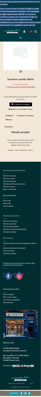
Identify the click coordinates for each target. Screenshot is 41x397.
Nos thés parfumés (11, 216)
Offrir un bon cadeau (10, 297)
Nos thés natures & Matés (14, 170)
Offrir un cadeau (8, 294)
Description (9, 127)
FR (31, 31)
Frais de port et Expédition (11, 300)
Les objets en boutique (25, 115)
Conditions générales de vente (20, 387)
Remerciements (8, 302)
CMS (31, 383)
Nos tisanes (8, 238)
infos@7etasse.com (11, 360)
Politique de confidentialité (16, 383)
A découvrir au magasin (22, 104)
